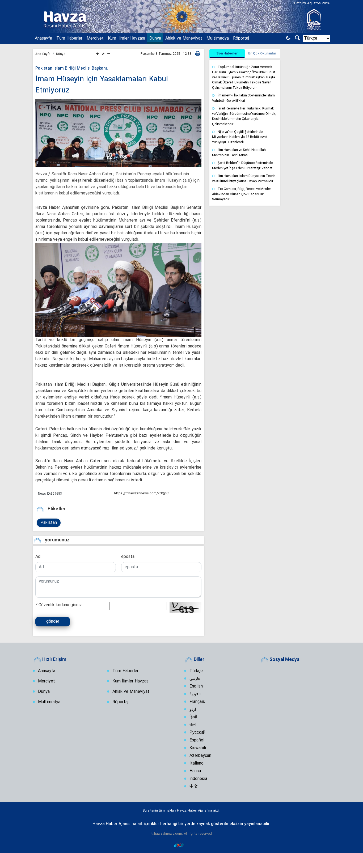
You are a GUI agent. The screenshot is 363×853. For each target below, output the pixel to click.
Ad (37, 557)
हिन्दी (193, 717)
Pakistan (48, 523)
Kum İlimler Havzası (126, 38)
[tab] (227, 53)
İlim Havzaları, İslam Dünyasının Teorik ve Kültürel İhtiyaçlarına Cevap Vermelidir (244, 178)
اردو (192, 709)
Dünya (155, 38)
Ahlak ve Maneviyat (183, 38)
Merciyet (95, 38)
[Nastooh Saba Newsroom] (181, 844)
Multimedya (217, 38)
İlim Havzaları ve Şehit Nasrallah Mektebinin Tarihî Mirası (239, 152)
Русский (197, 732)
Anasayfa (43, 38)
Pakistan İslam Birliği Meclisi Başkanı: (71, 68)
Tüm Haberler (69, 38)
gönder (52, 621)
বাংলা (192, 725)
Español (196, 740)
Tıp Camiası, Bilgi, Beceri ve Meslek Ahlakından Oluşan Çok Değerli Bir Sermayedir (242, 194)
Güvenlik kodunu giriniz (58, 605)
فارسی (194, 679)
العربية (195, 694)
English (196, 686)
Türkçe (196, 671)
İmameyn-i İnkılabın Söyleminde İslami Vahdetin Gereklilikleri (244, 98)
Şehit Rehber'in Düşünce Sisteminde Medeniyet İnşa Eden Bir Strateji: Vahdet (242, 165)
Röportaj (241, 38)
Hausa (195, 771)
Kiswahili (197, 748)
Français (197, 702)
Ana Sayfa (42, 54)
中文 (193, 786)
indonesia (198, 779)
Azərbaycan (200, 756)
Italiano (196, 763)
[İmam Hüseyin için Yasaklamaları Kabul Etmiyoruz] (118, 133)
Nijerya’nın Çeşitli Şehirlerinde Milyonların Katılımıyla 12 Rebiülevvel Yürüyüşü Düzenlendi (239, 137)
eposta (127, 557)
